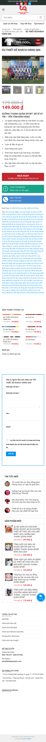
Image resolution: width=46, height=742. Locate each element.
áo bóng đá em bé (13, 219)
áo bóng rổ (23, 227)
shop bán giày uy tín (9, 273)
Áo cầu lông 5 (30, 340)
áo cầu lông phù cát (22, 231)
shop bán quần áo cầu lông (26, 273)
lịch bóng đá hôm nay (32, 256)
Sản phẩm (17, 29)
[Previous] (6, 72)
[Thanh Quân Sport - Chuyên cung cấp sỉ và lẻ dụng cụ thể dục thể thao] (23, 9)
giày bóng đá (11, 251)
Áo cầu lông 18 (8, 329)
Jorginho (5, 256)
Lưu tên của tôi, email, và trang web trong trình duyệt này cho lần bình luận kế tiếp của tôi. (23, 443)
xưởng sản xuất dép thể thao (15, 293)
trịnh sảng (14, 288)
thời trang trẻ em (32, 285)
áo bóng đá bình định (13, 214)
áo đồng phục (20, 234)
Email (8, 427)
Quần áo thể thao (32, 29)
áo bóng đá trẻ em (33, 224)
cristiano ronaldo (12, 246)
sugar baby (14, 283)
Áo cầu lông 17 (30, 329)
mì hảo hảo (29, 261)
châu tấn (28, 239)
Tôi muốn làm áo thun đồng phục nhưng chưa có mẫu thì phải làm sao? (26, 483)
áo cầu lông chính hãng (22, 229)
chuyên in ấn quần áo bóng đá (25, 241)
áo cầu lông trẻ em (8, 234)
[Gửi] (40, 17)
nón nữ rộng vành (19, 266)
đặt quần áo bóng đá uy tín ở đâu (21, 249)
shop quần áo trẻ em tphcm (25, 275)
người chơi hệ (13, 263)
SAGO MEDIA (27, 739)
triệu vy (7, 288)
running (23, 268)
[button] (3, 10)
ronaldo (17, 268)
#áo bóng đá (9, 212)
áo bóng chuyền (24, 212)
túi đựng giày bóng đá (25, 288)
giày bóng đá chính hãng (25, 251)
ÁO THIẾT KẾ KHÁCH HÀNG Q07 (10, 340)
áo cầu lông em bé (8, 231)
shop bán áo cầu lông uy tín (14, 271)
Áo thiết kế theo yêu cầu (12, 31)
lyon (20, 258)
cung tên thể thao (24, 246)
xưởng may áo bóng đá (19, 290)
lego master (20, 256)
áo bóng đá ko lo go (27, 219)
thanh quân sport (33, 283)
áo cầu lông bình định (35, 227)
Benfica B (20, 236)
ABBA (17, 212)
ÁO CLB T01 (29, 317)
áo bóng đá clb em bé (17, 217)
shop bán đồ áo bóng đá (33, 271)
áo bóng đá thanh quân (31, 222)
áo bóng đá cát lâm (28, 214)
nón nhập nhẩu (7, 266)
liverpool (5, 258)
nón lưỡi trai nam (37, 263)
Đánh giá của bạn (13, 387)
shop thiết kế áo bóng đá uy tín (12, 280)
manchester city (27, 258)
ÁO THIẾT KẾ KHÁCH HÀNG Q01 (10, 318)
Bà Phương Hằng (11, 236)
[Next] (40, 72)
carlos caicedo (11, 239)
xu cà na (7, 290)
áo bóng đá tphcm (20, 224)
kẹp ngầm (12, 256)
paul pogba (10, 268)
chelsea (34, 239)
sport (7, 283)
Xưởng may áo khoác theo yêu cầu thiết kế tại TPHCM (26, 492)
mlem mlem (37, 261)
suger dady (22, 283)
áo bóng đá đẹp (31, 217)
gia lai (4, 251)
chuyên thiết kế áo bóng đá (28, 244)
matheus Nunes (12, 261)
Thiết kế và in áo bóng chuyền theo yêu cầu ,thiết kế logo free (25, 510)
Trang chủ (6, 29)
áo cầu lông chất (8, 229)
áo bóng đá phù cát (16, 222)
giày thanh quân (19, 253)
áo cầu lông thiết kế (36, 231)
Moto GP (5, 263)
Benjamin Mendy (30, 236)
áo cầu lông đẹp (36, 229)
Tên (8, 413)
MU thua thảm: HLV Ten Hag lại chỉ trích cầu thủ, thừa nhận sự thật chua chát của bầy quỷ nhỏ (26, 501)
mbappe (21, 261)
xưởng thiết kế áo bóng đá (35, 293)
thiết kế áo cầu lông (19, 285)
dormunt (34, 246)
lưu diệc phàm (13, 258)
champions (21, 239)
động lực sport (38, 249)
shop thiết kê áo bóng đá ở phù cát (31, 278)
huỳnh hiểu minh (31, 253)
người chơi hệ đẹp (24, 263)
